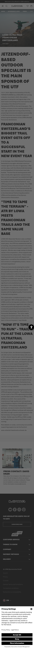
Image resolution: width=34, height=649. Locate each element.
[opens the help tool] (31, 327)
